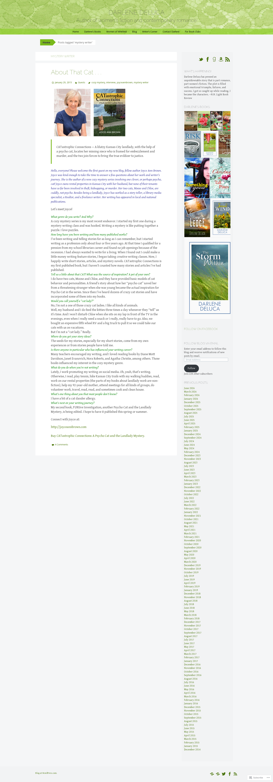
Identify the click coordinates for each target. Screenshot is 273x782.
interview (110, 82)
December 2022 (192, 487)
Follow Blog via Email (201, 343)
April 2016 (189, 692)
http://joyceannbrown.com (68, 427)
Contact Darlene (171, 31)
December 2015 (192, 707)
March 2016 (190, 696)
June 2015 (189, 728)
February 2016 (192, 700)
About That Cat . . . (76, 72)
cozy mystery (98, 82)
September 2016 (192, 675)
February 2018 (192, 618)
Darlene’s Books (92, 31)
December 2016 (192, 664)
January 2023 (191, 483)
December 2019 (192, 565)
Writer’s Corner (149, 31)
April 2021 (189, 529)
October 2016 (191, 671)
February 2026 (192, 395)
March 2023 (190, 476)
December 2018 (192, 593)
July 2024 (189, 441)
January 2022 (191, 512)
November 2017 (192, 625)
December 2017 (192, 622)
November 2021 (192, 515)
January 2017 (191, 661)
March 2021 (190, 533)
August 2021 (190, 522)
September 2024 (192, 437)
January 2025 (191, 430)
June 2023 (189, 469)
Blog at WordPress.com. (46, 773)
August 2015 (190, 721)
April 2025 (189, 423)
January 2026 (191, 398)
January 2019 (191, 590)
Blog (134, 31)
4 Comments (61, 444)
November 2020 (192, 540)
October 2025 (191, 406)
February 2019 (192, 586)
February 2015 (192, 742)
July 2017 (189, 639)
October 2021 (191, 519)
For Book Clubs (193, 31)
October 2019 (191, 572)
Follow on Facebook (201, 329)
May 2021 (189, 526)
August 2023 (190, 462)
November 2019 (192, 568)
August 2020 (190, 551)
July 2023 (189, 466)
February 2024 (192, 452)
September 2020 (192, 547)
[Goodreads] (218, 774)
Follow (191, 368)
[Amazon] (212, 774)
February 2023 (192, 480)
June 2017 (189, 643)
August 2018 (190, 600)
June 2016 (189, 685)
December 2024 (192, 434)
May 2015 (189, 731)
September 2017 (192, 632)
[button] (190, 121)
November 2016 (192, 668)
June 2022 (189, 501)
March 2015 (190, 739)
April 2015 (189, 735)
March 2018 (190, 615)
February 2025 (192, 427)
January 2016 (191, 703)
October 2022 (191, 494)
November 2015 (192, 710)
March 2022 (190, 505)
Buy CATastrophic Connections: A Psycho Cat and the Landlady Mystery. (98, 436)
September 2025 (192, 409)
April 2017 (189, 650)
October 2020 (191, 544)
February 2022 (192, 508)
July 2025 (189, 416)
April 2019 (189, 583)
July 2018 (189, 604)
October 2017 (191, 629)
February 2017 (192, 657)
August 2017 (190, 636)
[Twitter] (223, 774)
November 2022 (192, 491)
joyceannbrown (125, 82)
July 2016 (189, 682)
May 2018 (189, 611)
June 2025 (189, 420)
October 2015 (191, 714)
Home (76, 31)
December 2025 (192, 402)
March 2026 (190, 391)
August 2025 (190, 413)
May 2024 (189, 448)
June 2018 (189, 607)
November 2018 (192, 597)
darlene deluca (136, 12)
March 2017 (190, 654)
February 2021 (192, 537)
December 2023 (192, 455)
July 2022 (189, 498)
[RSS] (235, 774)
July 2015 (189, 724)
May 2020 (189, 554)
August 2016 (190, 678)
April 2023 (189, 473)
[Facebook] (229, 774)
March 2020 (190, 561)
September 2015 (192, 717)
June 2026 (189, 388)
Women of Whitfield (116, 31)
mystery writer (141, 82)
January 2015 (191, 746)
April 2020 (189, 558)
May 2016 (189, 689)
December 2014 (192, 749)
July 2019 (189, 576)
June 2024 (189, 444)
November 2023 (192, 459)
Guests (81, 82)
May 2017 (189, 646)
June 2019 (189, 579)
